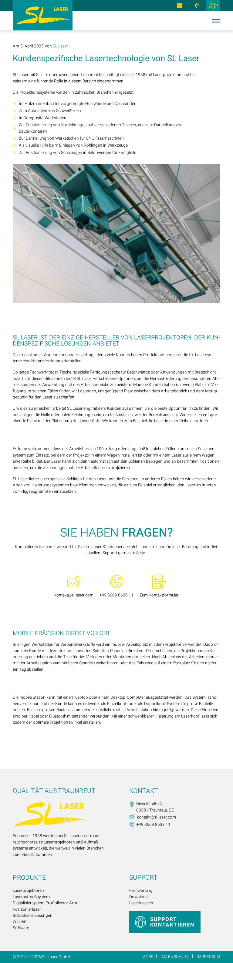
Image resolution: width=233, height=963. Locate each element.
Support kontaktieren (172, 922)
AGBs (148, 957)
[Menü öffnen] (214, 20)
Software (21, 928)
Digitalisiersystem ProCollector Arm (45, 903)
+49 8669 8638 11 (197, 5)
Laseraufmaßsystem (31, 897)
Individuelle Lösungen (32, 916)
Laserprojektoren (28, 891)
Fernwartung (141, 891)
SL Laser (60, 46)
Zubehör (20, 922)
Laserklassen (141, 903)
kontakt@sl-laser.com (179, 5)
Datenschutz (174, 957)
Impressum (208, 957)
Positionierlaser (27, 909)
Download (138, 897)
